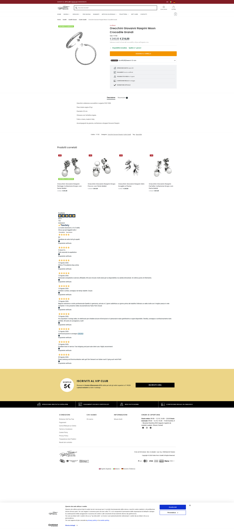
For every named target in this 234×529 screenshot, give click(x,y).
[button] (175, 14)
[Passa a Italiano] (171, 2)
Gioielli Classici (72, 19)
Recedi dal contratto (65, 442)
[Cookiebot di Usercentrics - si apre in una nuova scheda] (53, 525)
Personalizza (172, 512)
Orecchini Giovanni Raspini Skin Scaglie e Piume (131, 185)
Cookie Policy (63, 432)
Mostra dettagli (70, 525)
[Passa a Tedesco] (174, 2)
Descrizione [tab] (111, 98)
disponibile (139, 134)
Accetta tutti (173, 507)
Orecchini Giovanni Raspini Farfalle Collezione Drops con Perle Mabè (161, 186)
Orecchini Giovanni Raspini (115, 134)
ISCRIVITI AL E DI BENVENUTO (72, 2)
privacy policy (92, 520)
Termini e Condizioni (65, 429)
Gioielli (64, 19)
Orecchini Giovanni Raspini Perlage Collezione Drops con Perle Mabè (69, 186)
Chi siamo (90, 419)
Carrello (173, 9)
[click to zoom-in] (81, 48)
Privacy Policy (63, 436)
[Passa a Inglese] (167, 2)
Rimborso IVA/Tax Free (66, 419)
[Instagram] (146, 427)
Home (59, 19)
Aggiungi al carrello (143, 54)
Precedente (62, 232)
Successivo (69, 232)
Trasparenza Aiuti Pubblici (67, 439)
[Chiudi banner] (190, 505)
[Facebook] (143, 427)
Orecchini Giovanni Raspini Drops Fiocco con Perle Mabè (101, 185)
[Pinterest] (150, 427)
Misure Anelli (118, 419)
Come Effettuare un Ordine (67, 426)
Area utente (163, 9)
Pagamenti (62, 422)
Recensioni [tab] (122, 98)
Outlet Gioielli (82, 19)
